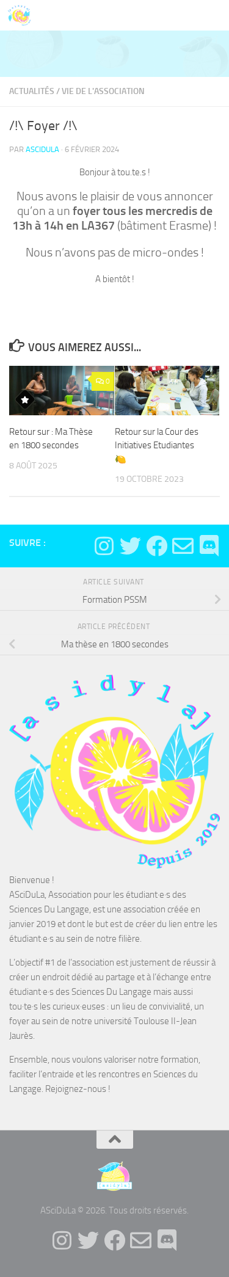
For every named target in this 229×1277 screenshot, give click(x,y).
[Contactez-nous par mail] (183, 545)
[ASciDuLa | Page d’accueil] (23, 15)
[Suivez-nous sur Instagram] (104, 545)
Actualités (31, 91)
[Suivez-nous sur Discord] (209, 545)
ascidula (42, 149)
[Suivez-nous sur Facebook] (156, 545)
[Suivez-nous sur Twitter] (130, 545)
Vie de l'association (103, 91)
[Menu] (213, 15)
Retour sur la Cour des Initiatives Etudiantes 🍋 (156, 445)
